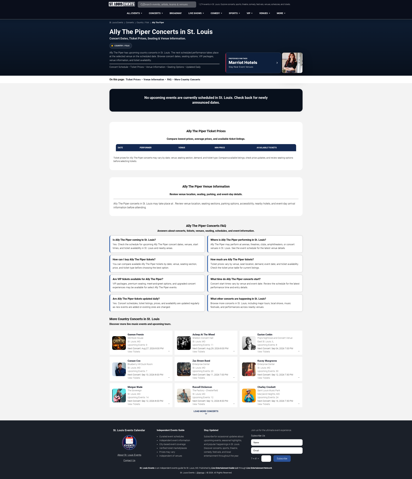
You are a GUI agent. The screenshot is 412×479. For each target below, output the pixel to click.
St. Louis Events (116, 22)
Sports (233, 13)
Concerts (155, 13)
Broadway (176, 13)
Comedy (215, 13)
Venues (263, 13)
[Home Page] (122, 4)
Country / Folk (143, 22)
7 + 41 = (255, 458)
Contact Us (129, 460)
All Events (133, 13)
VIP (248, 13)
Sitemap (200, 472)
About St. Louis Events (129, 455)
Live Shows (195, 13)
